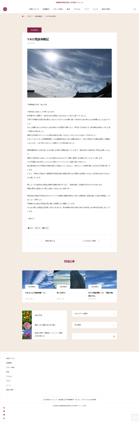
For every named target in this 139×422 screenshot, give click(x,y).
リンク (95, 9)
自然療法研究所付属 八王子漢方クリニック (69, 2)
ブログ (86, 9)
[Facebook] (4, 414)
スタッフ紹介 (58, 9)
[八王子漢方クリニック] (5, 9)
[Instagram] (4, 407)
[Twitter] (4, 411)
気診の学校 (106, 9)
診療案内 (46, 9)
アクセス (77, 9)
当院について (34, 9)
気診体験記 (34, 30)
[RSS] (4, 418)
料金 (68, 9)
